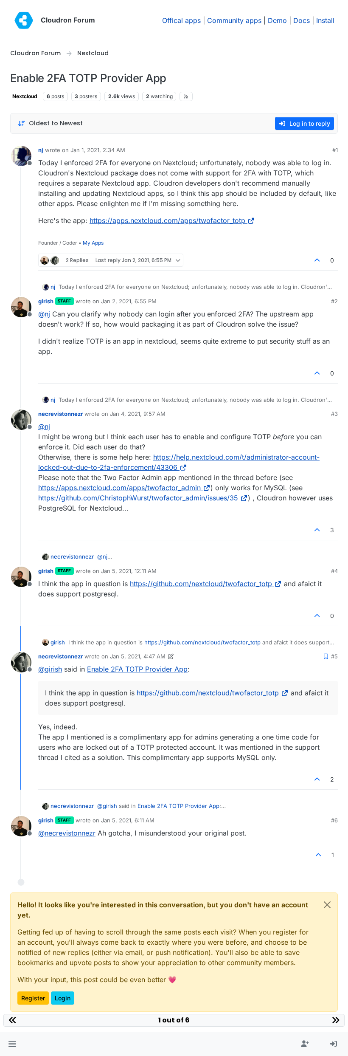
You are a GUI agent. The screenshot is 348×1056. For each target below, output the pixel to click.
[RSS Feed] (186, 96)
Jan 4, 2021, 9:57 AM (138, 413)
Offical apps (181, 20)
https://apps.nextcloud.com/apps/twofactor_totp (167, 220)
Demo (277, 20)
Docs (301, 20)
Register (33, 998)
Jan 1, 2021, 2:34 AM (97, 150)
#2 (334, 301)
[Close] (327, 905)
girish (45, 301)
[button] (12, 1044)
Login (62, 998)
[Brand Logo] (24, 20)
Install (325, 20)
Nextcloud (24, 96)
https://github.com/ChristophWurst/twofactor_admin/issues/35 (138, 498)
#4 (334, 571)
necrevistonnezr (60, 413)
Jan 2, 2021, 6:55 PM (129, 301)
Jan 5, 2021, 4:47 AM (138, 656)
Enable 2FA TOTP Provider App (137, 669)
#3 (334, 413)
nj (40, 150)
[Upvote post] (317, 260)
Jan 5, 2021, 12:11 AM (129, 571)
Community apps (234, 20)
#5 (334, 656)
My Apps (93, 243)
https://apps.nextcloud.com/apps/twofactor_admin (119, 487)
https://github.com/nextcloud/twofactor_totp (201, 583)
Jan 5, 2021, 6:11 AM (127, 820)
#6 (334, 820)
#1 (335, 150)
